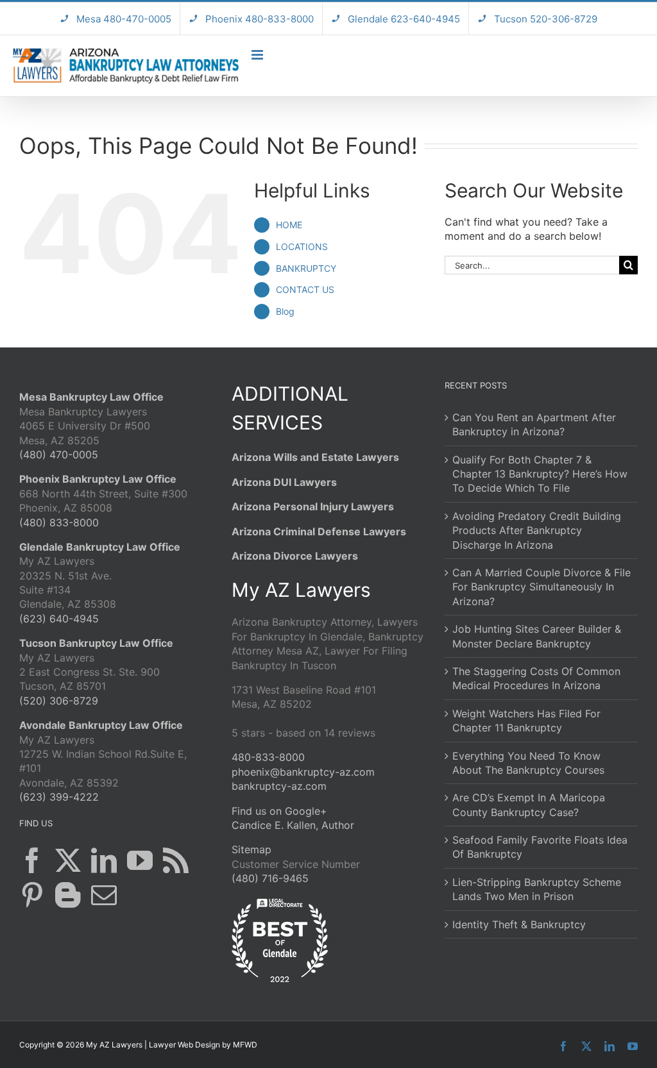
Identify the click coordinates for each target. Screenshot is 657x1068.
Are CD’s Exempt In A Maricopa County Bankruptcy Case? (528, 804)
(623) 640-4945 (59, 618)
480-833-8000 (268, 757)
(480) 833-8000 (59, 522)
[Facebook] (32, 860)
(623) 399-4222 (59, 796)
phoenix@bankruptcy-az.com (303, 771)
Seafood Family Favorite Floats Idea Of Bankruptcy (539, 846)
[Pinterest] (32, 895)
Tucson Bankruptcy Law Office (96, 643)
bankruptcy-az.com (279, 786)
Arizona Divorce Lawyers (295, 555)
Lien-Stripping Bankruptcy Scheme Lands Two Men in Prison (536, 889)
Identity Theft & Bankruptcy (519, 924)
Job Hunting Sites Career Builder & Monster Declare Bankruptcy (536, 635)
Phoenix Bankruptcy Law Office (97, 478)
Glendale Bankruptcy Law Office (99, 546)
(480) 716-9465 (270, 878)
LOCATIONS (302, 246)
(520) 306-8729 (58, 700)
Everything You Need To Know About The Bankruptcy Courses (528, 762)
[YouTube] (140, 860)
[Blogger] (68, 895)
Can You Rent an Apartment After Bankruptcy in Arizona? (534, 424)
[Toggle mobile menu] (258, 55)
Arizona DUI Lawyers (284, 482)
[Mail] (104, 895)
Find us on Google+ (279, 811)
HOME (289, 224)
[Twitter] (68, 860)
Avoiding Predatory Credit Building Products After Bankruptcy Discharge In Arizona (536, 530)
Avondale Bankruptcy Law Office (101, 725)
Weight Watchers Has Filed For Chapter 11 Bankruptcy (526, 720)
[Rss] (176, 860)
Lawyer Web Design (184, 1044)
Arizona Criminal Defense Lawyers (319, 531)
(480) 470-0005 (58, 454)
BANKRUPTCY (306, 268)
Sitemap (251, 849)
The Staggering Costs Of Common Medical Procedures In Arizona (536, 678)
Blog (285, 311)
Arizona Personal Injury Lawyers (313, 506)
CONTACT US (305, 289)
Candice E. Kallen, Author (293, 825)
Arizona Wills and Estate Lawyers (315, 457)
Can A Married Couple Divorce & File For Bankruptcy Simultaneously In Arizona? (541, 587)
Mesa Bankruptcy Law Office (91, 396)
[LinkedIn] (104, 860)
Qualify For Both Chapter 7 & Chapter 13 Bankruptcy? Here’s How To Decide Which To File (539, 474)
